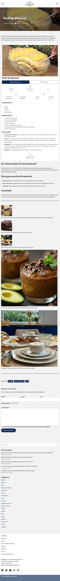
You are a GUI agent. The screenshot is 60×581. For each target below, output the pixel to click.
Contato (16, 579)
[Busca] (57, 4)
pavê (27, 381)
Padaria (3, 511)
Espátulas (3, 549)
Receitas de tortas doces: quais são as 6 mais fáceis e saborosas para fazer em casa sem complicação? (27, 217)
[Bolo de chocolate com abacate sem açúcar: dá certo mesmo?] (6, 226)
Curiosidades (4, 495)
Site (41, 397)
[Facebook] (2, 570)
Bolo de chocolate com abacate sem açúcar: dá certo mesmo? (16, 232)
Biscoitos (3, 482)
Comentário (5, 407)
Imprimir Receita (16, 82)
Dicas (2, 498)
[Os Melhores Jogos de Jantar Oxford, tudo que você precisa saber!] (29, 338)
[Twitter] (6, 570)
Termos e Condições (26, 579)
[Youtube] (10, 570)
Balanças (3, 546)
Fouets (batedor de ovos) (7, 554)
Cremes (3, 493)
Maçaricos (3, 538)
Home (3, 579)
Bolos (2, 485)
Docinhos (3, 501)
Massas (3, 508)
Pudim (2, 516)
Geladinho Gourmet (6, 503)
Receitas (3, 519)
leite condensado (19, 381)
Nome (3, 397)
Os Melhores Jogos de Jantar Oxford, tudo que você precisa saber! (18, 368)
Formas (3, 541)
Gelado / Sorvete (5, 506)
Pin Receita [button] (45, 82)
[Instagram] (14, 570)
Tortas (2, 524)
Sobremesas (25, 23)
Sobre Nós (9, 579)
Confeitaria (4, 490)
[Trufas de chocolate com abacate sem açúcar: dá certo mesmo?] (6, 240)
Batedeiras (4, 535)
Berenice (19, 23)
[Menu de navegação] (3, 3)
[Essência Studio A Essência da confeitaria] (30, 3)
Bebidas (3, 480)
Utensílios (3, 527)
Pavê (3, 195)
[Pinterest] (18, 570)
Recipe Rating (5, 403)
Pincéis (3, 551)
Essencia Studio (12, 576)
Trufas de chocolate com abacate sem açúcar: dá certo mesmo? (17, 247)
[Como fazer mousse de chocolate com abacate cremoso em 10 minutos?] (29, 278)
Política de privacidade (40, 579)
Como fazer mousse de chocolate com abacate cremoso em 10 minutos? (19, 307)
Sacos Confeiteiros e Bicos (7, 543)
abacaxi (10, 381)
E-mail (23, 397)
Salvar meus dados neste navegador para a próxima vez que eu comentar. (26, 426)
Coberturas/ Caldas (6, 487)
